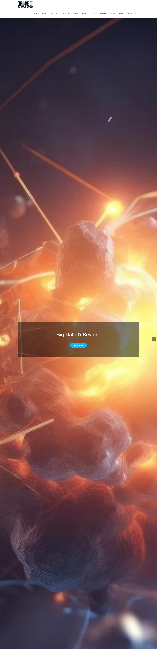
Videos (94, 13)
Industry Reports (70, 13)
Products (55, 13)
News (120, 13)
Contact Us (131, 13)
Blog (113, 13)
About (45, 13)
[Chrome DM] (25, 5)
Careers (103, 13)
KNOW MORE (78, 345)
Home (36, 13)
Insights (84, 13)
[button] (154, 339)
